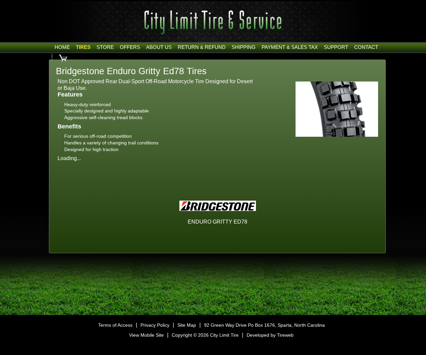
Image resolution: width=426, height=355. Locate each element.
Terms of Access (115, 325)
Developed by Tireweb (270, 335)
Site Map (186, 325)
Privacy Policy (154, 325)
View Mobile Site (146, 335)
